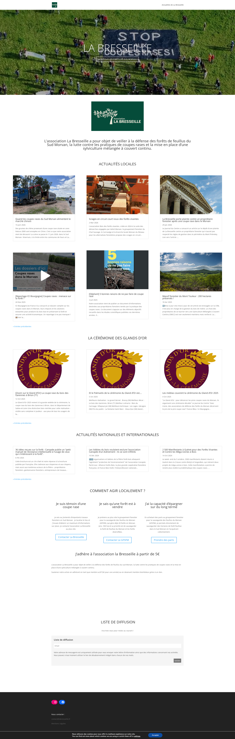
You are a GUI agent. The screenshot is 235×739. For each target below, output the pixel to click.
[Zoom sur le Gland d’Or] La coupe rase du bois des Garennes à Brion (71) (41, 394)
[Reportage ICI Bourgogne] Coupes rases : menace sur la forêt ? (43, 297)
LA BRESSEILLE (117, 48)
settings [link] (137, 736)
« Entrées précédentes (22, 326)
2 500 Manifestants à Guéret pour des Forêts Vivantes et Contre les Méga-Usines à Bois (189, 450)
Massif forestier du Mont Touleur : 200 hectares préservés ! (186, 297)
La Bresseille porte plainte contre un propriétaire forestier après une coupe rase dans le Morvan (187, 220)
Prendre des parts (164, 540)
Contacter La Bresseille (71, 537)
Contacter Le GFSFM (117, 540)
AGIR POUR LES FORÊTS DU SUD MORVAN (117, 59)
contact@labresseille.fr (60, 719)
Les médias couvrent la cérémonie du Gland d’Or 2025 (190, 392)
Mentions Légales (58, 723)
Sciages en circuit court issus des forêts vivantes (114, 218)
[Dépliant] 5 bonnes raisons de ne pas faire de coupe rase (116, 295)
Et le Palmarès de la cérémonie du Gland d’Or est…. (115, 392)
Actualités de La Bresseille (173, 5)
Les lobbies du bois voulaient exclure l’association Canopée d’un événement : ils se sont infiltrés (115, 450)
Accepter (155, 735)
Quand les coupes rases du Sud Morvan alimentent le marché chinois (43, 220)
